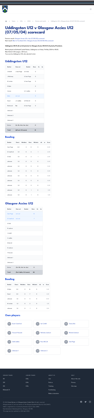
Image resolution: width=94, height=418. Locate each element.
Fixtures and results (40, 21)
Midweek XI (6, 390)
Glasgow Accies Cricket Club (26, 402)
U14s (27, 382)
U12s (21, 21)
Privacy (73, 382)
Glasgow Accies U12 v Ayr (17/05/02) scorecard (29, 38)
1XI (4, 379)
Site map (74, 386)
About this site (75, 379)
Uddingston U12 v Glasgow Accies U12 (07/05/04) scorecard (68, 21)
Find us (50, 382)
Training (50, 386)
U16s (27, 379)
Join (49, 379)
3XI (4, 386)
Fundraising (51, 390)
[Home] (6, 21)
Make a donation (53, 393)
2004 (28, 21)
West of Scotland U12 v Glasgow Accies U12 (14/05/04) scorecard (33, 41)
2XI (4, 382)
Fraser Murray (11, 402)
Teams (13, 21)
